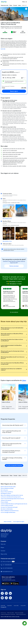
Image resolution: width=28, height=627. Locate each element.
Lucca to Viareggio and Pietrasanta (8, 512)
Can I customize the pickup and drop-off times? (11, 431)
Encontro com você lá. (7, 195)
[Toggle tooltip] (19, 72)
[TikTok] (6, 597)
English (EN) (3, 605)
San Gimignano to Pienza (6, 493)
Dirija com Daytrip (7, 521)
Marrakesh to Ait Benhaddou (7, 508)
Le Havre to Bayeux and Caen (7, 505)
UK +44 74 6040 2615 (7, 568)
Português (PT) (3, 607)
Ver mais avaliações (14, 312)
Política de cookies (10, 612)
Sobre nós (3, 544)
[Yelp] (10, 597)
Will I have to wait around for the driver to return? (11, 444)
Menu (23, 1)
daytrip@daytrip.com (7, 571)
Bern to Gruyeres (4, 490)
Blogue (2, 547)
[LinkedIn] (10, 593)
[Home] (4, 2)
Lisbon (19, 5)
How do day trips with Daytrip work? (12, 425)
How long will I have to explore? (11, 438)
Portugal (15, 5)
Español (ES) (9, 605)
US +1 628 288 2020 (7, 564)
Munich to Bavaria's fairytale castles (8, 486)
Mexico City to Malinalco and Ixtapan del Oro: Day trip (12, 495)
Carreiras (3, 550)
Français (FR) (23, 605)
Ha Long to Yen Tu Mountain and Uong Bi (9, 507)
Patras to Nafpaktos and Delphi (7, 488)
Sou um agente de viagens (18, 521)
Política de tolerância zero (21, 614)
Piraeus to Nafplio (4, 502)
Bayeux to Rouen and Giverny (7, 491)
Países (11, 5)
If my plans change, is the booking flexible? (12, 458)
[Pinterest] (2, 597)
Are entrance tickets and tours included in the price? (11, 451)
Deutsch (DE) (16, 605)
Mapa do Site (4, 554)
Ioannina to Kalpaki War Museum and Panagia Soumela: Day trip (14, 503)
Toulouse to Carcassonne (6, 500)
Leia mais (3, 48)
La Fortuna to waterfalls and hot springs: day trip (11, 496)
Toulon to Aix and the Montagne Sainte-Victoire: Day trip (12, 498)
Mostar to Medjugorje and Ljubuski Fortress (9, 510)
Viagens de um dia (4, 5)
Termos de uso (3, 612)
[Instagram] (6, 593)
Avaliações (22, 32)
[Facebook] (2, 593)
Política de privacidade (19, 612)
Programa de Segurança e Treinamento (8, 614)
